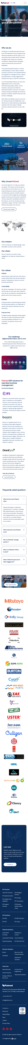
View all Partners (9, 477)
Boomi (4, 952)
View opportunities (11, 585)
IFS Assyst (17, 922)
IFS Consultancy (19, 901)
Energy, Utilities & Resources (7, 977)
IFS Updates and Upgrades (6, 900)
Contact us (10, 864)
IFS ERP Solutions (19, 918)
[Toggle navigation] (25, 3)
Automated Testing (7, 938)
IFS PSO (4, 922)
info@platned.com (7, 1000)
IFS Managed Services (18, 894)
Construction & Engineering (19, 970)
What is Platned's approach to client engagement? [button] (11, 561)
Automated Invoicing (5, 934)
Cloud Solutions (19, 938)
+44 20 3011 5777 (7, 996)
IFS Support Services (5, 905)
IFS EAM (4, 918)
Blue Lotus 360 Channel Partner (19, 953)
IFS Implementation (7, 896)
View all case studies (9, 209)
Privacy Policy (6, 1023)
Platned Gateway (7, 941)
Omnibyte (5, 955)
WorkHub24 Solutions (18, 958)
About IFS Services (7, 893)
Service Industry (6, 973)
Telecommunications (20, 975)
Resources (5, 1011)
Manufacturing (6, 969)
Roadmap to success (18, 934)
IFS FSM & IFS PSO (19, 941)
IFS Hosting (18, 898)
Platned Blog (5, 1014)
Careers (4, 1020)
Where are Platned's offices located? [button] (11, 551)
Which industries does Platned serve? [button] (12, 531)
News (3, 1017)
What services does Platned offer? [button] (11, 500)
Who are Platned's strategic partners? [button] (11, 541)
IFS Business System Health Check (19, 906)
